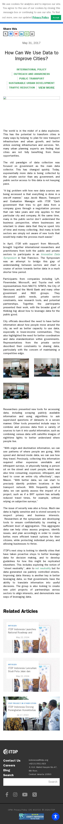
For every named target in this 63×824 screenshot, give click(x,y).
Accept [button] (56, 17)
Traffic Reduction (22, 87)
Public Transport (31, 78)
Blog (6, 770)
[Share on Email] (16, 34)
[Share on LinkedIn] (21, 34)
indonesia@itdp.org (38, 760)
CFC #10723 (34, 809)
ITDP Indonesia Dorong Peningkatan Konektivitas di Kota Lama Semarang (22, 710)
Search (8, 775)
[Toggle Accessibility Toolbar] (55, 816)
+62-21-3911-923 (37, 763)
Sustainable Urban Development (32, 83)
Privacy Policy (20, 809)
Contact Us (12, 760)
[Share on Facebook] (11, 34)
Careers (9, 765)
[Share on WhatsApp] (27, 34)
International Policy (31, 69)
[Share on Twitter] (5, 34)
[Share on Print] (32, 34)
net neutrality (43, 568)
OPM (10, 809)
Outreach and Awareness (32, 74)
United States (20, 95)
